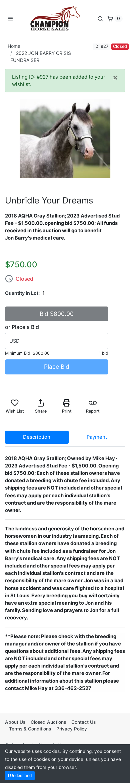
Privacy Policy (71, 728)
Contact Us (83, 722)
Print (67, 411)
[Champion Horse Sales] (55, 18)
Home (14, 46)
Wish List (15, 411)
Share (41, 411)
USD (14, 341)
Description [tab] (36, 437)
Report (93, 411)
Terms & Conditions (30, 728)
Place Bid (56, 366)
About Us (15, 722)
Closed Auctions (48, 722)
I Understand (20, 775)
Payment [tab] (97, 437)
